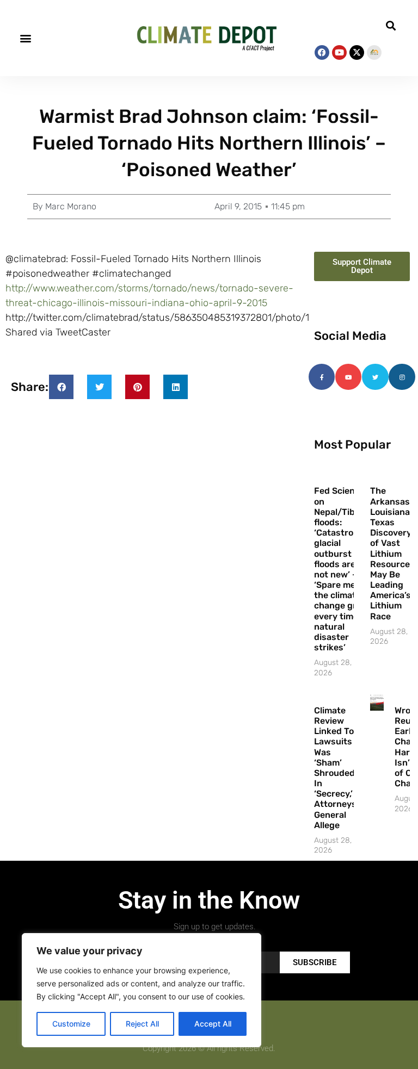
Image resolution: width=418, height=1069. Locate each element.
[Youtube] (339, 52)
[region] (141, 990)
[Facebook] (322, 52)
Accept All (212, 1023)
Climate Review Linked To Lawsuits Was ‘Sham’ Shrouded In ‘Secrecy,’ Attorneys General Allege (335, 767)
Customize (71, 1023)
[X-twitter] (356, 52)
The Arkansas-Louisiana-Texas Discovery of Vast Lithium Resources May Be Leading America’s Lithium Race (392, 553)
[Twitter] (375, 377)
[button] (25, 38)
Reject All (142, 1023)
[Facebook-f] (322, 377)
